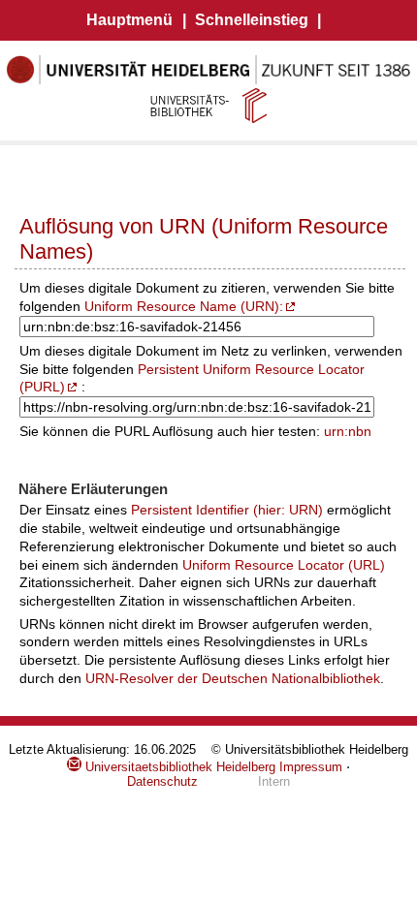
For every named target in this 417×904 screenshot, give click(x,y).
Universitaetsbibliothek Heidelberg (178, 767)
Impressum (310, 767)
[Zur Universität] (208, 80)
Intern (274, 781)
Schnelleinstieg (251, 20)
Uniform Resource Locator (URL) (283, 565)
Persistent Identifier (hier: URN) (227, 509)
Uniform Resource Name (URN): (183, 306)
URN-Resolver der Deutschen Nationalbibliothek (232, 678)
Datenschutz (162, 781)
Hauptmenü (129, 20)
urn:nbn (347, 431)
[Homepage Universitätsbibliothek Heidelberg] (208, 105)
